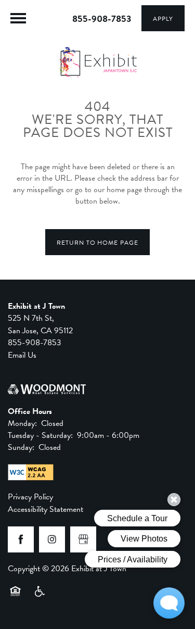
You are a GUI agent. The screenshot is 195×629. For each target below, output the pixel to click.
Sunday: (21, 447)
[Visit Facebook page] (21, 539)
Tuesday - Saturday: (40, 435)
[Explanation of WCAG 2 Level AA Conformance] (31, 472)
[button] (163, 18)
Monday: (22, 423)
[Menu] (18, 18)
